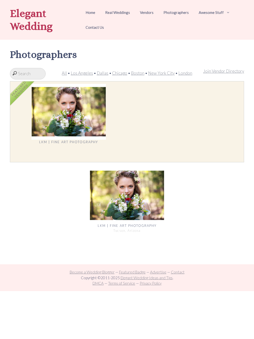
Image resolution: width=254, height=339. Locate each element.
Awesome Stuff (211, 12)
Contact (178, 272)
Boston (137, 73)
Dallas (102, 73)
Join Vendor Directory (223, 71)
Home (90, 12)
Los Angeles (82, 73)
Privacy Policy (150, 283)
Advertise (158, 272)
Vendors (147, 12)
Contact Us (95, 27)
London (185, 73)
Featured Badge (132, 272)
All (64, 73)
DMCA (98, 283)
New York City (161, 73)
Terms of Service (121, 283)
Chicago (119, 73)
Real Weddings (117, 12)
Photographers (176, 12)
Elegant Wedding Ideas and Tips (147, 277)
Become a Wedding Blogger (92, 272)
